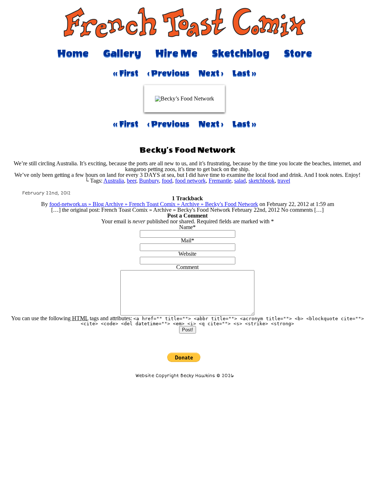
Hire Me (176, 53)
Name (186, 227)
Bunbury (149, 181)
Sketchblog (241, 53)
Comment (187, 267)
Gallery (122, 53)
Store (298, 53)
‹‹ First (125, 73)
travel (283, 181)
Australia (113, 181)
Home (73, 53)
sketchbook (262, 181)
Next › (211, 73)
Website (187, 254)
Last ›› (244, 73)
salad (240, 181)
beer (131, 181)
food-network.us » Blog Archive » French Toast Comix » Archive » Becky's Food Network (153, 204)
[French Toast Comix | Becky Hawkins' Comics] (184, 36)
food (167, 181)
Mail (186, 240)
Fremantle (220, 181)
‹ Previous (168, 73)
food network (190, 181)
